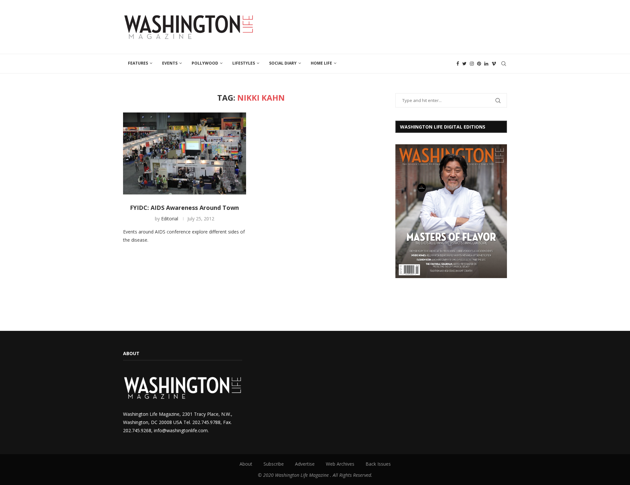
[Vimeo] (494, 63)
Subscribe (273, 464)
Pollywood (205, 63)
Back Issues (378, 464)
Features (138, 63)
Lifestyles (243, 63)
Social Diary (283, 63)
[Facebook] (457, 63)
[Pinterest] (479, 63)
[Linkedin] (486, 63)
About (246, 464)
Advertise (305, 464)
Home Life (321, 63)
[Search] (503, 63)
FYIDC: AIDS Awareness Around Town (184, 208)
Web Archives (340, 464)
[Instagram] (472, 63)
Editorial (169, 218)
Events (170, 63)
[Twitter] (464, 63)
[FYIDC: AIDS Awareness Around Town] (184, 153)
